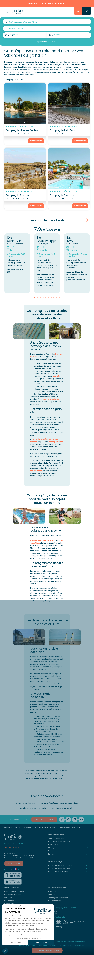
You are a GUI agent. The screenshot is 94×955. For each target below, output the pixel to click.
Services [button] (51, 894)
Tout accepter (41, 943)
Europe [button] (51, 854)
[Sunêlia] (18, 11)
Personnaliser (15, 943)
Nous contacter (14, 863)
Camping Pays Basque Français (32, 808)
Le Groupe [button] (52, 891)
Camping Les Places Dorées (22, 130)
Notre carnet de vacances (14, 891)
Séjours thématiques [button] (12, 901)
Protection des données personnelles (70, 942)
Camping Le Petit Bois (62, 130)
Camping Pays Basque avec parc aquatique (59, 803)
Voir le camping (36, 141)
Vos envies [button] (8, 898)
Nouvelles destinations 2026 (59, 842)
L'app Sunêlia (65, 945)
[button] (5, 951)
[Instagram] (75, 819)
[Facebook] (62, 819)
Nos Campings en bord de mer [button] (60, 865)
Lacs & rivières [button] (53, 851)
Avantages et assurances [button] (58, 898)
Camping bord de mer (25, 803)
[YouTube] (81, 819)
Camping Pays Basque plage (63, 808)
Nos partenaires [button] (54, 901)
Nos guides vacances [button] (12, 894)
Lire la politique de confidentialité (16, 935)
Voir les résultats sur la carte (47, 950)
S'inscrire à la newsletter (44, 819)
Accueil (7, 827)
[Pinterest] (68, 819)
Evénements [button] (9, 904)
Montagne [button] (52, 848)
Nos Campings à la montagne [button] (60, 871)
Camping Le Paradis (17, 195)
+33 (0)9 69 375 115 (14, 847)
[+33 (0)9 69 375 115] (78, 11)
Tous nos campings (56, 839)
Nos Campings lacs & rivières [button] (59, 868)
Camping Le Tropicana (63, 195)
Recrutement (79, 945)
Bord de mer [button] (53, 845)
